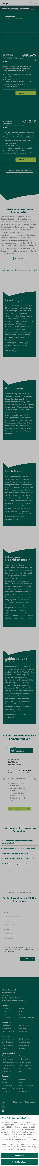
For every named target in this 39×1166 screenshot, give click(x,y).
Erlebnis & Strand (8, 1042)
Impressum (23, 1091)
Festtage (22, 1048)
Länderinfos (6, 1068)
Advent (4, 1048)
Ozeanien (22, 1014)
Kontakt (4, 1079)
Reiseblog (5, 1056)
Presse (21, 1088)
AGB (20, 1071)
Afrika (4, 1011)
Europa (15, 8)
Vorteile (4, 1082)
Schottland (8, 55)
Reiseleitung (23, 1079)
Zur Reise (21, 93)
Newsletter (23, 1056)
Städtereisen (6, 1028)
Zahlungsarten (7, 1071)
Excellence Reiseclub (26, 1085)
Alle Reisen (6, 8)
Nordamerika (6, 1017)
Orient (21, 1011)
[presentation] (3, 780)
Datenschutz (6, 1091)
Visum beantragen (25, 1065)
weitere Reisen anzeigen (18, 170)
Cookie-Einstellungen (19, 1162)
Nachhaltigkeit (7, 1085)
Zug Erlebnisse (24, 1039)
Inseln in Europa (24, 1042)
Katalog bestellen (8, 1059)
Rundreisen (6, 1025)
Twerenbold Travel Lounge (11, 1088)
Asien (4, 1014)
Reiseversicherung (8, 1065)
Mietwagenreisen (8, 1031)
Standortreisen (24, 1025)
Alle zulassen (19, 1155)
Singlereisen (23, 1028)
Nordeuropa (24, 8)
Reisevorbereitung (25, 1068)
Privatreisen (23, 1031)
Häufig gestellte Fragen (10, 1062)
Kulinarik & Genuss (8, 1039)
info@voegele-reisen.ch (16, 1000)
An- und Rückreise (25, 1062)
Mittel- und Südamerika (27, 1017)
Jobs (20, 1082)
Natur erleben (24, 1045)
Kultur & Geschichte (8, 1045)
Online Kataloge (24, 1059)
